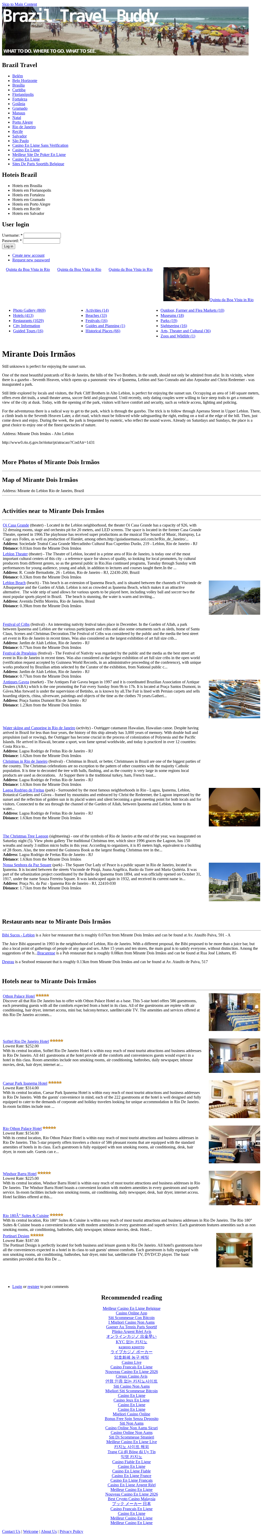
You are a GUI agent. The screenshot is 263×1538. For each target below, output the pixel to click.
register (33, 1286)
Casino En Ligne (26, 150)
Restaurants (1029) (28, 320)
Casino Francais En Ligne (131, 1367)
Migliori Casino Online (131, 1414)
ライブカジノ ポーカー (131, 1352)
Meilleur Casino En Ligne (131, 1489)
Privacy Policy (71, 1531)
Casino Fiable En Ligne (131, 1462)
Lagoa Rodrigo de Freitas (23, 790)
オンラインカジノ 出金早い (131, 1336)
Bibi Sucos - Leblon (18, 935)
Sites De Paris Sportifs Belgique (38, 164)
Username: (12, 235)
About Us (49, 1531)
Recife (17, 131)
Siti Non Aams (132, 1423)
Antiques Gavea (16, 682)
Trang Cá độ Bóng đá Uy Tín (132, 1452)
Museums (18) (172, 315)
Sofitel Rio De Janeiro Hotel (26, 1041)
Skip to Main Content (19, 4)
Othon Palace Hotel (19, 996)
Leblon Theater (15, 554)
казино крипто (131, 1347)
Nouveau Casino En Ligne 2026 (131, 1371)
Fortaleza (19, 99)
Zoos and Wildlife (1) (178, 336)
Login (17, 1286)
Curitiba (18, 90)
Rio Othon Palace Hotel (22, 1128)
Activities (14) (97, 310)
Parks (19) (169, 320)
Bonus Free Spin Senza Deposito (131, 1418)
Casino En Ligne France (131, 1475)
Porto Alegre (22, 122)
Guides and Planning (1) (105, 326)
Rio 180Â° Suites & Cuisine (26, 1215)
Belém (17, 76)
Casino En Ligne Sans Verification (40, 145)
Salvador (19, 136)
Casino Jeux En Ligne (131, 1400)
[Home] (125, 54)
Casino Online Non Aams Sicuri (131, 1428)
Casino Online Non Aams (132, 1432)
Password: (12, 240)
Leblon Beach (14, 583)
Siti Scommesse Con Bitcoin (131, 1317)
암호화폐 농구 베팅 (131, 1357)
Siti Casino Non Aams (132, 1386)
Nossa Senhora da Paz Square (27, 865)
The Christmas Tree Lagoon (25, 836)
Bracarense (46, 953)
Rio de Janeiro (24, 127)
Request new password (31, 260)
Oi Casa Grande (16, 525)
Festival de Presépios (20, 653)
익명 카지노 (131, 1456)
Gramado (19, 108)
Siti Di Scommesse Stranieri (131, 1437)
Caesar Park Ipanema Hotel (25, 1083)
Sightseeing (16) (174, 326)
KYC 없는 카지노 (131, 1342)
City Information (26, 326)
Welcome (30, 1531)
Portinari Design (16, 1236)
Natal (16, 117)
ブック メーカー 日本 (131, 1504)
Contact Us (11, 1531)
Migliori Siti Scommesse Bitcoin (131, 1391)
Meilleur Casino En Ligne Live (131, 1442)
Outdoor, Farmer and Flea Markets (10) (192, 310)
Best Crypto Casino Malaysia (131, 1499)
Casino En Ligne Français (131, 1480)
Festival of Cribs (16, 624)
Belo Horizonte (24, 80)
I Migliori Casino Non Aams (131, 1322)
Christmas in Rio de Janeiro (25, 761)
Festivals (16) (96, 320)
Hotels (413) (23, 315)
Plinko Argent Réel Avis (131, 1331)
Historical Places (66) (103, 331)
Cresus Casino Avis (131, 1376)
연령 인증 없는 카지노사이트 (131, 1381)
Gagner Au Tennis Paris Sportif (131, 1327)
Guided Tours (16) (28, 331)
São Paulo (20, 141)
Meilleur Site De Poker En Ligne (39, 154)
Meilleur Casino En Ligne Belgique (132, 1308)
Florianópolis (23, 94)
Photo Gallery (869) (29, 310)
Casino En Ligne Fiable (131, 1471)
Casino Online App (131, 1313)
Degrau (8, 962)
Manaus (18, 113)
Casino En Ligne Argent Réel (132, 1485)
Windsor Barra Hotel (19, 1174)
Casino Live (132, 1362)
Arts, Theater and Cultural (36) (186, 331)
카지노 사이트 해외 (131, 1446)
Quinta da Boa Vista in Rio (28, 269)
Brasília (18, 85)
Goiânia (18, 104)
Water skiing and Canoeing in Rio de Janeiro (39, 728)
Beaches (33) (96, 315)
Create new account (28, 255)
